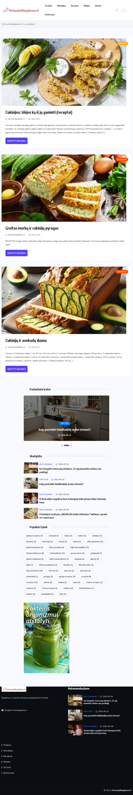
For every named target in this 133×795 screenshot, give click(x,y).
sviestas (31, 588)
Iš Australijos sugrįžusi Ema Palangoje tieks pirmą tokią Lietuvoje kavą (102, 731)
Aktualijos (61, 6)
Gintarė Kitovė (57, 553)
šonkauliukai (47, 594)
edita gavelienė (95, 541)
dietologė (47, 541)
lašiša (29, 565)
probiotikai (32, 576)
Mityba (87, 6)
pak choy (69, 570)
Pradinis (48, 6)
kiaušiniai (79, 559)
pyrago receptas (67, 576)
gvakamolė (96, 553)
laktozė (94, 559)
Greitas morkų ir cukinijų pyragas (31, 228)
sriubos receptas (94, 582)
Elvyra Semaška (56, 547)
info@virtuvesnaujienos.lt (15, 710)
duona (77, 541)
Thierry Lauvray (49, 588)
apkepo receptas (34, 535)
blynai (68, 535)
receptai (86, 576)
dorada (63, 541)
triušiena (68, 588)
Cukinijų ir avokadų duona (26, 340)
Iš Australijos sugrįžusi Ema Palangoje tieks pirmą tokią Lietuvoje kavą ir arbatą (64, 427)
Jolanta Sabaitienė (34, 559)
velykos (30, 594)
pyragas (48, 576)
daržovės (31, 541)
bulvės (82, 535)
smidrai (62, 582)
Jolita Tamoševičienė (58, 559)
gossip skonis (77, 553)
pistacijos (85, 570)
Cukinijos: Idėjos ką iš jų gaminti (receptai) (38, 112)
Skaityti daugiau (16, 141)
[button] (62, 445)
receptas (31, 582)
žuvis (62, 594)
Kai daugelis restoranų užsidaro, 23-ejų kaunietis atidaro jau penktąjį (100, 702)
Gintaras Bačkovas (35, 553)
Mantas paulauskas (48, 565)
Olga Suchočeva (34, 570)
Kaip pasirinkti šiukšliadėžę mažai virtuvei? (61, 483)
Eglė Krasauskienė (34, 547)
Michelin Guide (86, 565)
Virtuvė (98, 6)
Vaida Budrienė (86, 588)
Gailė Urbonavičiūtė (79, 547)
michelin (68, 565)
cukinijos (97, 535)
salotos (48, 582)
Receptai (75, 6)
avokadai (54, 535)
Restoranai (50, 14)
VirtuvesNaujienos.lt (16, 119)
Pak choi (53, 570)
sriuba (76, 582)
